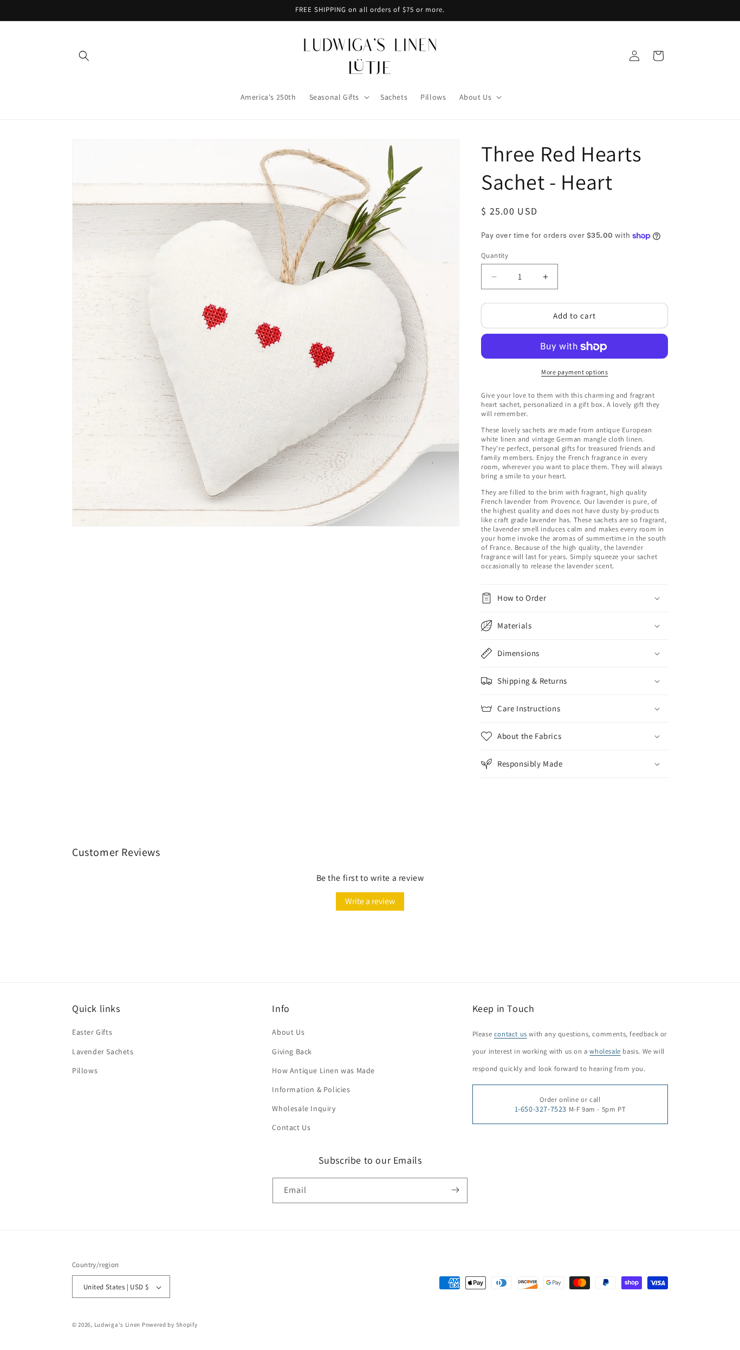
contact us (510, 1034)
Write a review (370, 901)
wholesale (604, 1051)
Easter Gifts (92, 1032)
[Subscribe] (455, 1190)
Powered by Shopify (170, 1325)
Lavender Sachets (103, 1051)
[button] (84, 56)
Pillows (85, 1070)
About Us (288, 1032)
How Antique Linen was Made (323, 1070)
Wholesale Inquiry (303, 1108)
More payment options (574, 372)
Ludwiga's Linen (117, 1325)
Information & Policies (311, 1089)
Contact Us (291, 1128)
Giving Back (292, 1051)
